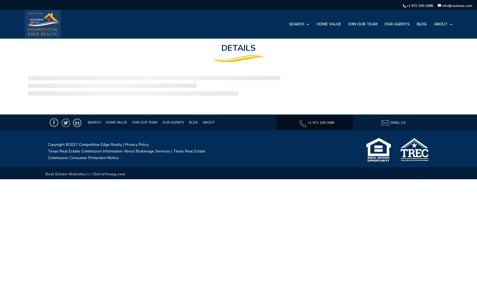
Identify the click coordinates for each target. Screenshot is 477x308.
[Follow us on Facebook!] (54, 122)
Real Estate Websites (65, 174)
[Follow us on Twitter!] (65, 122)
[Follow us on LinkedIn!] (77, 122)
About (441, 24)
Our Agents (397, 24)
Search (296, 24)
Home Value (329, 24)
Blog (422, 24)
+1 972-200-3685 (420, 6)
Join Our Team (362, 24)
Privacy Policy (137, 144)
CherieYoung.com (108, 174)
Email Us (397, 122)
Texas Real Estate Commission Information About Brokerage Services (109, 151)
